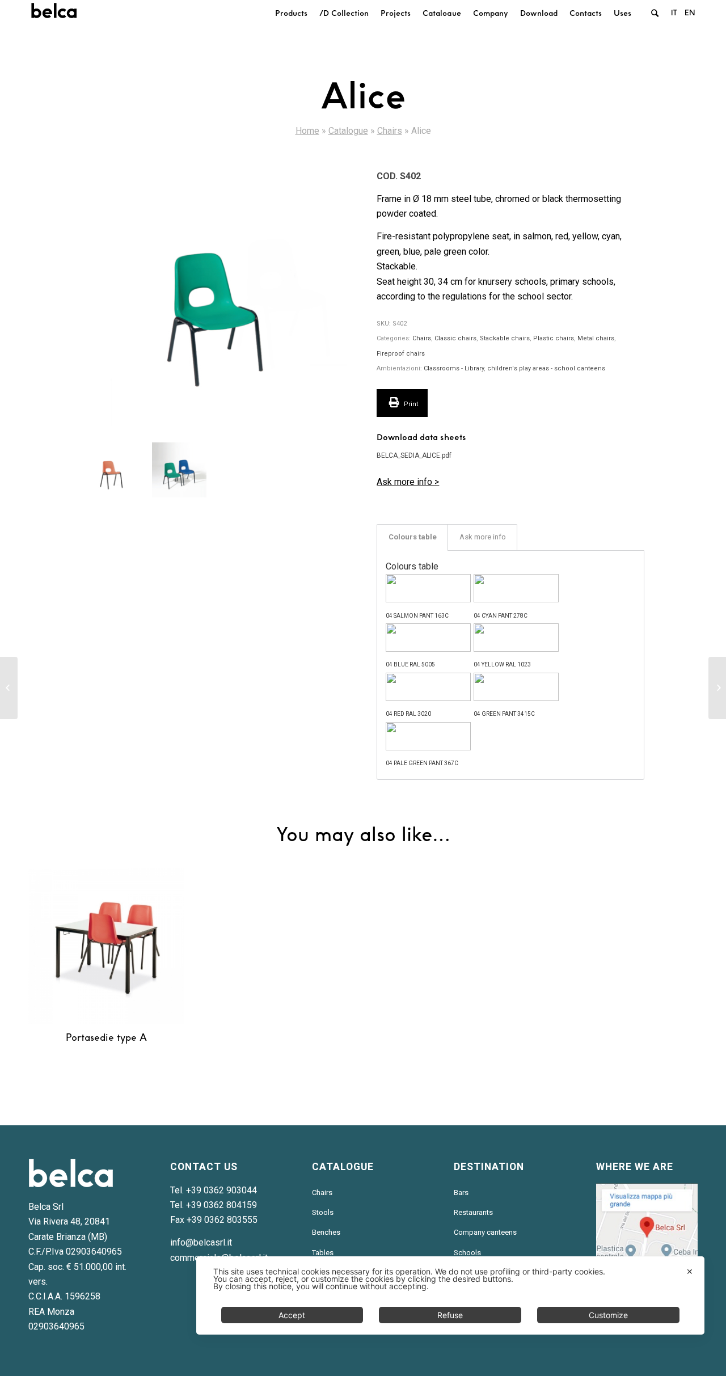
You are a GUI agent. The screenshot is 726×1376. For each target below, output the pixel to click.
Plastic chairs (553, 338)
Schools (467, 1252)
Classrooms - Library (454, 368)
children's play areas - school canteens (546, 368)
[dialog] (450, 1295)
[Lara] (717, 688)
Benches (326, 1232)
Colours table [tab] (413, 537)
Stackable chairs (505, 338)
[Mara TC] (9, 688)
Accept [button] (291, 1315)
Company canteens (485, 1232)
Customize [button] (608, 1315)
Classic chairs (455, 338)
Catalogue (348, 130)
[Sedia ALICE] (215, 295)
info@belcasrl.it (201, 1242)
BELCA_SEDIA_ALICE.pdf (414, 455)
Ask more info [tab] (482, 537)
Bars (461, 1192)
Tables (323, 1252)
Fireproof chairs (401, 353)
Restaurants (473, 1212)
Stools (323, 1212)
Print (410, 404)
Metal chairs (595, 338)
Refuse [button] (450, 1315)
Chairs (389, 130)
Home (307, 130)
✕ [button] (689, 1271)
